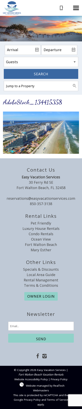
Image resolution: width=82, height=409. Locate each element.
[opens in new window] (37, 356)
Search (41, 74)
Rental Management (41, 280)
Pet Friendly (41, 223)
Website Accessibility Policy (31, 379)
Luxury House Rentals (41, 228)
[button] (76, 8)
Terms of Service (57, 399)
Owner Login (41, 296)
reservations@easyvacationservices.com (41, 198)
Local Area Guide (41, 274)
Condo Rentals (41, 233)
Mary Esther (41, 250)
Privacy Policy (59, 379)
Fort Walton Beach (41, 244)
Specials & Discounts (41, 269)
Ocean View (41, 239)
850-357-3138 (41, 203)
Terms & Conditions (41, 285)
